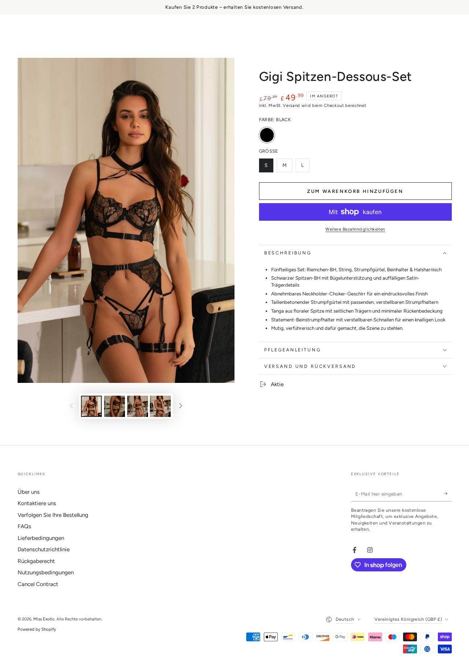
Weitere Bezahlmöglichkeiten (355, 229)
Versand (291, 105)
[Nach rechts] (180, 406)
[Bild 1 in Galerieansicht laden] (91, 406)
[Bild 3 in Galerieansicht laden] (137, 406)
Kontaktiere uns (37, 503)
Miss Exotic (44, 619)
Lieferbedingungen (41, 538)
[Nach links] (71, 406)
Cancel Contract (38, 584)
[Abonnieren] (448, 493)
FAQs (24, 526)
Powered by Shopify (37, 629)
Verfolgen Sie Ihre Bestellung (53, 515)
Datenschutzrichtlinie (44, 549)
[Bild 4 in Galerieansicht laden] (160, 406)
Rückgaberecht (36, 561)
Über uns (29, 492)
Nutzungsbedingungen (46, 572)
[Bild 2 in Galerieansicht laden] (114, 406)
